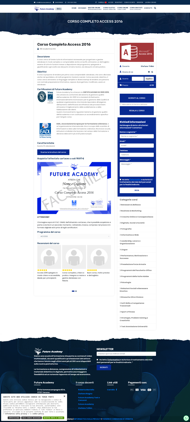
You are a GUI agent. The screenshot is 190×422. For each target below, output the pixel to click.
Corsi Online (122, 8)
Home (74, 8)
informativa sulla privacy (16, 414)
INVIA (137, 190)
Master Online (94, 8)
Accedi (110, 2)
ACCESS (44, 236)
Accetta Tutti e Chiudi (53, 418)
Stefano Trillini (85, 408)
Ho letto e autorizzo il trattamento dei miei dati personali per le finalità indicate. (136, 182)
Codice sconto (129, 2)
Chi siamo (82, 8)
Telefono (124, 150)
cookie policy (38, 414)
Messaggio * (125, 160)
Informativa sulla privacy (87, 419)
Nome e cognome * (128, 132)
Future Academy (86, 404)
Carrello (102, 2)
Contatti (148, 8)
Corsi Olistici (109, 8)
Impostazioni (14, 418)
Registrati (118, 2)
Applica (149, 78)
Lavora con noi (150, 2)
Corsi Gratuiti (136, 8)
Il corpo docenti (85, 382)
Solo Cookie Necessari (31, 418)
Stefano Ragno (85, 393)
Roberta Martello (86, 389)
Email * (123, 141)
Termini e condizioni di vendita (117, 419)
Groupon (140, 2)
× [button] (64, 396)
